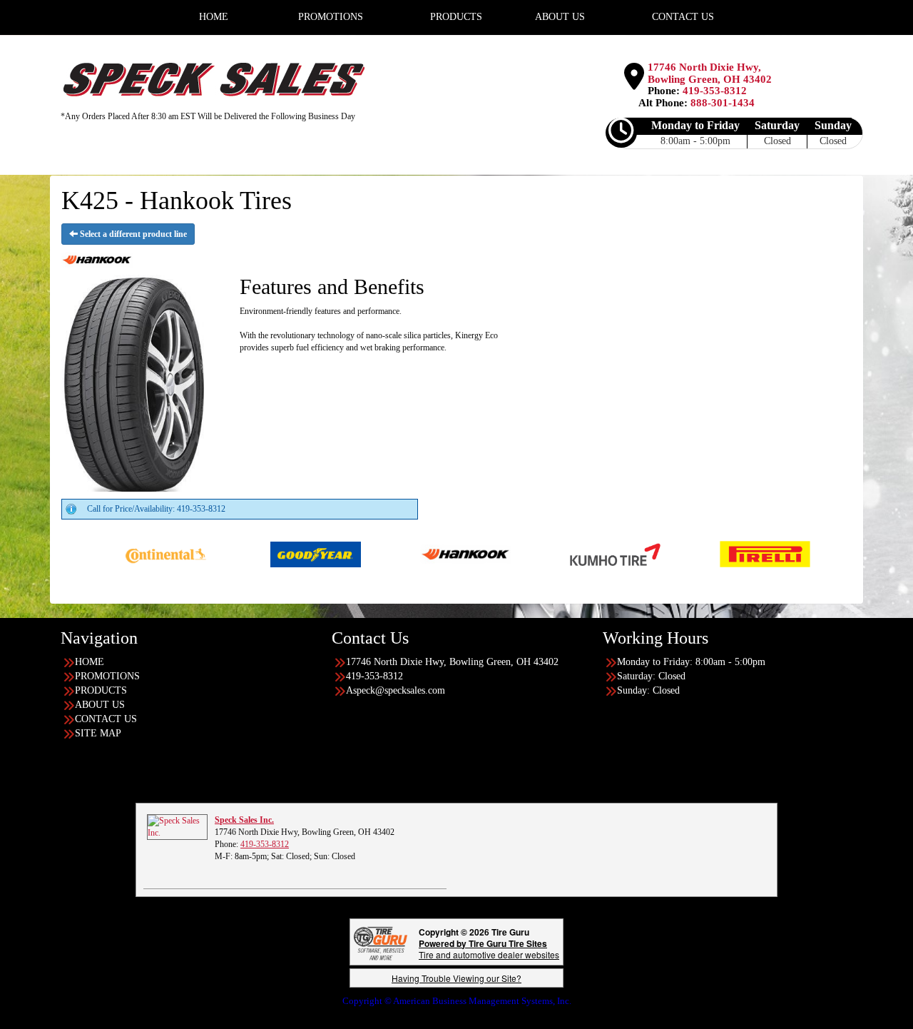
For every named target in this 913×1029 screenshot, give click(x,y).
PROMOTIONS (107, 676)
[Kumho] (566, 554)
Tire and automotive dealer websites (489, 948)
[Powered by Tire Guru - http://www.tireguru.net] (380, 942)
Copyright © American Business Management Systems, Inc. (456, 1000)
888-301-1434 (722, 102)
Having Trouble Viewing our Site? (456, 978)
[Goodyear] (267, 554)
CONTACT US (106, 719)
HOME (89, 662)
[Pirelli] (716, 554)
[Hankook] (417, 554)
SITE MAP (98, 733)
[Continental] (117, 554)
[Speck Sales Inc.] (177, 826)
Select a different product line (132, 234)
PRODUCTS (101, 690)
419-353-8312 (715, 90)
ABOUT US (100, 704)
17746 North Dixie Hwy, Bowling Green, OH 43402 (710, 73)
